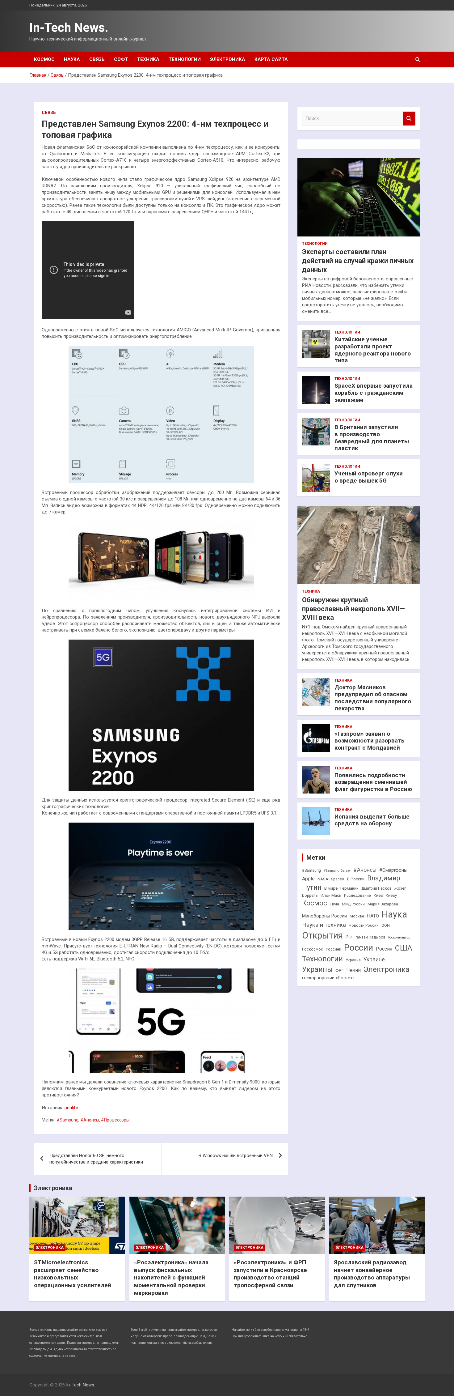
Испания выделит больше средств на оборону (372, 820)
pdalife (71, 1107)
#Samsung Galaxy (337, 871)
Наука (72, 59)
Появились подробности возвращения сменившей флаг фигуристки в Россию (373, 782)
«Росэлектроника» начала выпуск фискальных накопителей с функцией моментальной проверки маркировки (171, 1277)
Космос (44, 59)
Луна (334, 904)
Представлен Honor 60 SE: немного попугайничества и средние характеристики (96, 1159)
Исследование (357, 895)
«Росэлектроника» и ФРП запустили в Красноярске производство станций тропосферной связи (270, 1274)
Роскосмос (312, 949)
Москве (357, 916)
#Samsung (67, 1119)
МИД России (353, 904)
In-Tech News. (68, 27)
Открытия (322, 935)
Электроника (227, 59)
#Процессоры (115, 1119)
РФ (349, 937)
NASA (322, 879)
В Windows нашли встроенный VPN (236, 1155)
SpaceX (337, 879)
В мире (331, 888)
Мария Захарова (383, 904)
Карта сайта (271, 59)
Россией (333, 949)
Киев (378, 895)
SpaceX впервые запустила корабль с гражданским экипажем (373, 392)
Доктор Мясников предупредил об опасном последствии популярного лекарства (372, 698)
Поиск (409, 119)
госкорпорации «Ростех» (328, 978)
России (358, 948)
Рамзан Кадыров (370, 937)
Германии (349, 888)
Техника (148, 59)
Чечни (354, 970)
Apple (308, 879)
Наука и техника (324, 924)
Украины (317, 969)
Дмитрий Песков (376, 888)
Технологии (185, 59)
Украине (374, 959)
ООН (385, 925)
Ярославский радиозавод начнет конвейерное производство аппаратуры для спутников (372, 1274)
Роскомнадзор (399, 937)
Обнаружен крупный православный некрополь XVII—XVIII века (353, 608)
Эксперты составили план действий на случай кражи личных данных (358, 260)
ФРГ (339, 970)
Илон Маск (331, 895)
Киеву (391, 895)
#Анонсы (89, 1119)
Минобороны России (324, 916)
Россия (384, 949)
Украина (353, 960)
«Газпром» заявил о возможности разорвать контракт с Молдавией (369, 740)
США (403, 947)
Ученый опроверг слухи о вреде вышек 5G (368, 477)
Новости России (364, 925)
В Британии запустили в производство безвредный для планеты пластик (371, 437)
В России (355, 879)
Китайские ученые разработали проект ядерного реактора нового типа (372, 350)
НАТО (373, 916)
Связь (97, 59)
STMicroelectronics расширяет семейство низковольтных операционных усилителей (72, 1274)
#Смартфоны (393, 870)
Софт (121, 59)
